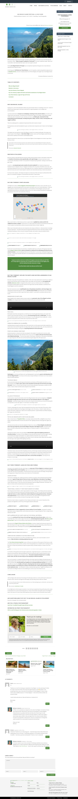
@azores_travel (15, 283)
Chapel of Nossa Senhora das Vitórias (23, 523)
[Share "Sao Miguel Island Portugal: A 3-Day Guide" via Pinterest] (31, 648)
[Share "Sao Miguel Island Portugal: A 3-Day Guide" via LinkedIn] (33, 648)
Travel (35, 5)
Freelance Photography (56, 785)
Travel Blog (35, 16)
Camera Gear (59, 793)
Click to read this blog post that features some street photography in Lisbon (25, 610)
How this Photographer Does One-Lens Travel (64, 47)
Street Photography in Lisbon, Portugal (63, 50)
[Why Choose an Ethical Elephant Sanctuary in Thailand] (11, 664)
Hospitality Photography (60, 789)
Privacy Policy (39, 640)
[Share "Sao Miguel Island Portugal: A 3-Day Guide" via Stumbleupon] (35, 648)
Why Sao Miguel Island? (14, 86)
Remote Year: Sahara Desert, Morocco (22, 670)
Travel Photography (42, 16)
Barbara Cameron (22, 16)
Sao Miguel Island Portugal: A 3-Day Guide (64, 39)
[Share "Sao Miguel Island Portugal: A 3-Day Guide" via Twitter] (29, 648)
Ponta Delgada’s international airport (26, 185)
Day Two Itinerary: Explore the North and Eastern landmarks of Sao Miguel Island (27, 92)
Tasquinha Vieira (21, 419)
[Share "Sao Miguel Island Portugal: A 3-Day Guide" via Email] (37, 648)
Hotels (54, 790)
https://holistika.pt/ (23, 746)
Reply (47, 703)
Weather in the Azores (14, 88)
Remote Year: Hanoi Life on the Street (36, 664)
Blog (61, 5)
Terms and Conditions (51, 797)
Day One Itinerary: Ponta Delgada (16, 90)
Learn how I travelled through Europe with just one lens (20, 605)
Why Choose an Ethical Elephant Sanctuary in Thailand (10, 671)
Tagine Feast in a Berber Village (63, 36)
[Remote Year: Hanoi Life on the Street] (36, 661)
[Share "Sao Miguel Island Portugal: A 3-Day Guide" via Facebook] (26, 648)
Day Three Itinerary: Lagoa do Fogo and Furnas (19, 94)
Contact (70, 5)
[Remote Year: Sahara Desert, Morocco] (24, 664)
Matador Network (17, 148)
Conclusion (11, 97)
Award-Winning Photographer (57, 784)
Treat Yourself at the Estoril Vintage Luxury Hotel (48, 670)
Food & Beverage (54, 5)
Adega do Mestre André (15, 250)
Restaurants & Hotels (44, 5)
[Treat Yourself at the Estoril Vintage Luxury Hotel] (48, 664)
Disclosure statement (48, 25)
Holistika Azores (12, 71)
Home (31, 5)
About (64, 5)
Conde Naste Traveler (18, 586)
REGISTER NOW (65, 27)
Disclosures (66, 797)
